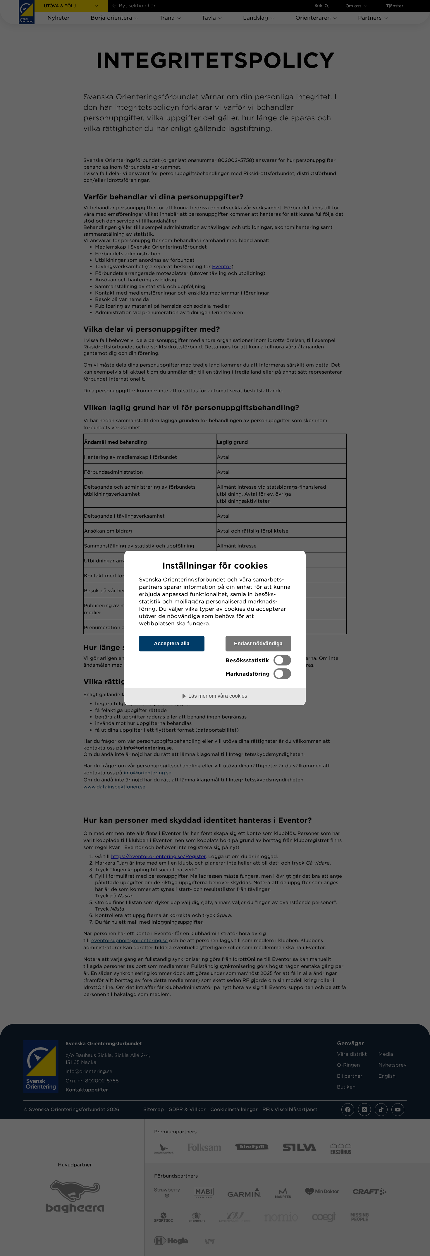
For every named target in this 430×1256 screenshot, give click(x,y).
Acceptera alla (172, 643)
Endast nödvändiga (258, 643)
